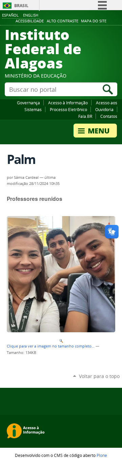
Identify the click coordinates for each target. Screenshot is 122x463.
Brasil (21, 5)
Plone (102, 455)
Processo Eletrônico (68, 109)
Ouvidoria (104, 109)
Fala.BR (85, 116)
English (30, 15)
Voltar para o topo (99, 376)
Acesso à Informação (68, 102)
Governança (28, 102)
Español (10, 15)
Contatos (108, 116)
